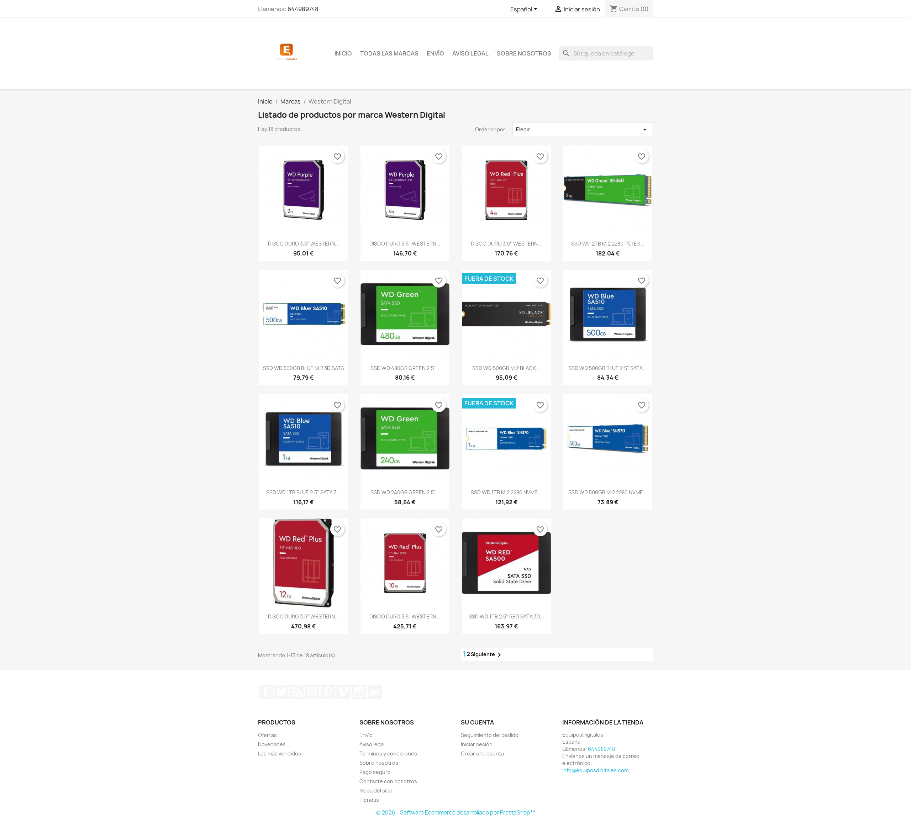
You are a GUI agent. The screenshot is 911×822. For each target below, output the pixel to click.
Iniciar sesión (477, 744)
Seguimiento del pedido (489, 735)
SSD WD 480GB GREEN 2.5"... (404, 368)
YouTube (312, 692)
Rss (297, 692)
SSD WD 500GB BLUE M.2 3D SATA (303, 368)
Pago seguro (375, 772)
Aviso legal (470, 53)
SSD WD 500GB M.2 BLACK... (506, 368)
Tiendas (369, 799)
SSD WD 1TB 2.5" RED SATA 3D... (506, 616)
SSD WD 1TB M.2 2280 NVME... (506, 492)
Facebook (266, 692)
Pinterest (328, 692)
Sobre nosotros (524, 53)
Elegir (582, 129)
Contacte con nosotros (388, 781)
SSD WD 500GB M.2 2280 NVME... (607, 492)
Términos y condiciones (388, 753)
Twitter (281, 692)
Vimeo (343, 692)
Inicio (343, 53)
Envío (435, 53)
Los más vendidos (279, 753)
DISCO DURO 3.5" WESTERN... (303, 243)
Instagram (359, 692)
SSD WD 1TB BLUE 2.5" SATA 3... (303, 492)
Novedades (272, 744)
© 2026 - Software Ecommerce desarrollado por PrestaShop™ (455, 812)
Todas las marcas (389, 53)
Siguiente (487, 654)
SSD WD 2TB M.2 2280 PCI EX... (607, 243)
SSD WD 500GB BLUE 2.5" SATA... (607, 368)
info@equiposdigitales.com (595, 770)
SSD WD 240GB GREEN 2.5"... (404, 492)
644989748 (303, 9)
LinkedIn (375, 692)
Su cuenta (477, 722)
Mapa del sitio (376, 790)
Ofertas (267, 735)
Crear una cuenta (482, 753)
